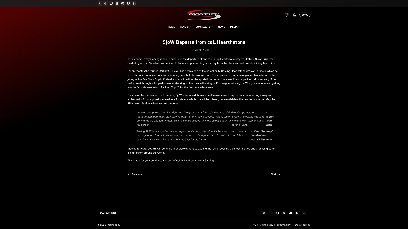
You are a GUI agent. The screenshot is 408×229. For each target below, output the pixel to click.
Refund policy (266, 224)
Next (273, 174)
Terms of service (301, 224)
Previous (137, 174)
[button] (287, 15)
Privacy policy (283, 224)
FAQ (254, 224)
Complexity (114, 224)
